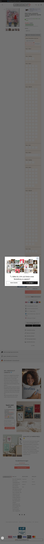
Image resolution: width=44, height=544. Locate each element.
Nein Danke (14, 282)
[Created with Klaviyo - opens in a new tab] (22, 286)
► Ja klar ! (30, 283)
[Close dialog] (37, 258)
